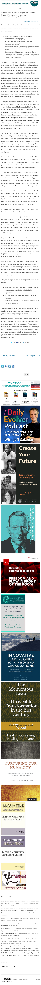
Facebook (20, 342)
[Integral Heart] (13, 889)
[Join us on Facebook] (6, 367)
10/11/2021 (19, 920)
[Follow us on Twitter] (2, 367)
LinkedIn (27, 342)
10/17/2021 (13, 905)
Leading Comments (8, 356)
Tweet (14, 342)
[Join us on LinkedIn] (9, 367)
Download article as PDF (31, 21)
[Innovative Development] (13, 835)
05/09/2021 (19, 943)
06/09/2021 (15, 931)
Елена (2, 939)
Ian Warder (4, 918)
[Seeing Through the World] (18, 552)
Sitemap (38, 979)
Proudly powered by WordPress (20, 979)
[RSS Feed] (13, 367)
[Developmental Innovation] (13, 869)
